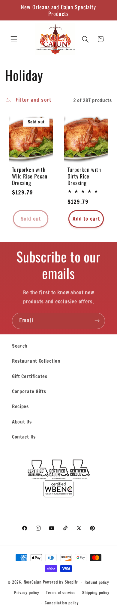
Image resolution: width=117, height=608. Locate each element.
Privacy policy (26, 592)
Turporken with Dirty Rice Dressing (84, 176)
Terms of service (61, 592)
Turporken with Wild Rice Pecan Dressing (29, 176)
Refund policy (97, 582)
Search (20, 345)
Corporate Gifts (29, 391)
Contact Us (24, 436)
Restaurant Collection (36, 360)
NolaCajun (33, 582)
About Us (22, 421)
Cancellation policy (62, 603)
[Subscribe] (97, 321)
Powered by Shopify (60, 582)
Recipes (20, 406)
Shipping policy (96, 592)
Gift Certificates (29, 376)
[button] (14, 39)
